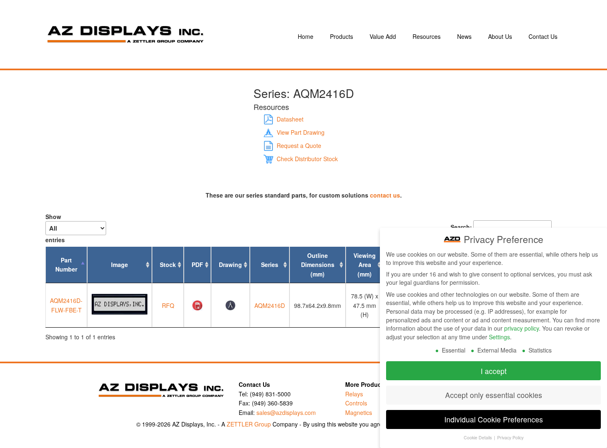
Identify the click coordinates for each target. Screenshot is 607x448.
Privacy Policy (510, 437)
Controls (356, 403)
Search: (461, 227)
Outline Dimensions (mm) (317, 264)
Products (341, 36)
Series (269, 264)
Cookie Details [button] (478, 437)
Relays (354, 394)
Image (119, 264)
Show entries (55, 228)
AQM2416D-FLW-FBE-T (66, 305)
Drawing (230, 264)
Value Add (383, 36)
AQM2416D (269, 305)
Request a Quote (299, 145)
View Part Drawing (301, 132)
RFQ (168, 305)
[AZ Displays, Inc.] (160, 36)
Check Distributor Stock (307, 159)
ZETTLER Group (249, 424)
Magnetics (358, 412)
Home (305, 36)
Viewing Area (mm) (364, 264)
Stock (168, 264)
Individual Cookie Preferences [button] (493, 419)
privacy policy (521, 328)
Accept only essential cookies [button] (493, 395)
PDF (197, 264)
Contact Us (543, 36)
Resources (427, 36)
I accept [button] (494, 371)
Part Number (66, 264)
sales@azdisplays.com (286, 412)
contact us (385, 195)
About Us (500, 36)
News (464, 36)
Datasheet (290, 119)
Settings (499, 337)
